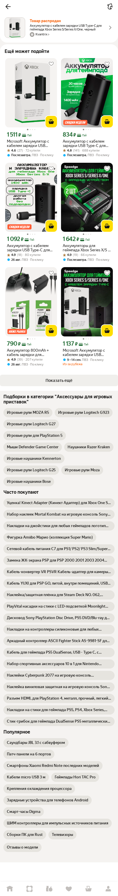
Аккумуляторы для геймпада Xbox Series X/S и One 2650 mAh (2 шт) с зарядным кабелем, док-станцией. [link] (86, 248)
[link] (27, 412)
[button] (8, 6)
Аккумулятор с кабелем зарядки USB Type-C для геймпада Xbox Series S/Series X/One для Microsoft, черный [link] (84, 143)
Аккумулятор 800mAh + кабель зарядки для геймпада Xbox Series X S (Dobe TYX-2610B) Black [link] (29, 352)
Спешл (30, 889)
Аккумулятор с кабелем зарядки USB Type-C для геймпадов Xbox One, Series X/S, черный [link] (31, 248)
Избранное (69, 889)
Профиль (108, 889)
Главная (10, 889)
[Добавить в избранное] (51, 63)
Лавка (49, 889)
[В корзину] (51, 121)
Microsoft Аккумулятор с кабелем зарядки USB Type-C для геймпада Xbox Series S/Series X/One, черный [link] (30, 143)
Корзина (89, 889)
